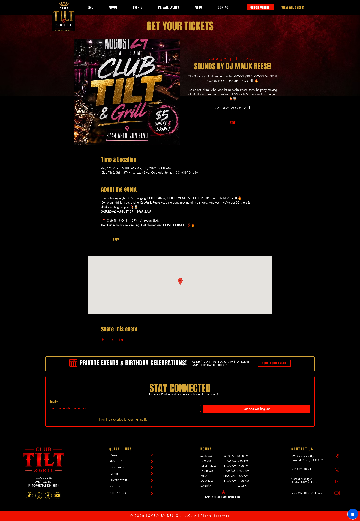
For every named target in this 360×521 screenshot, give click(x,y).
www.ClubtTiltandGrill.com (306, 493)
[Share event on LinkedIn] (121, 339)
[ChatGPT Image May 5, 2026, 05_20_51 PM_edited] (29, 495)
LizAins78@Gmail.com (304, 482)
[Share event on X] (112, 339)
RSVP (233, 122)
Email (54, 401)
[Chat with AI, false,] (353, 514)
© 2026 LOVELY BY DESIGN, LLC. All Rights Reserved (180, 516)
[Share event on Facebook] (103, 339)
